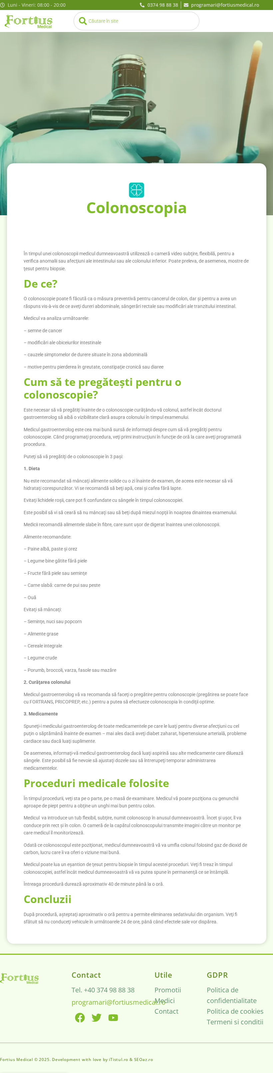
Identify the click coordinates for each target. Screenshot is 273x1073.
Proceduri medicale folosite (96, 783)
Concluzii (48, 899)
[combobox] (137, 21)
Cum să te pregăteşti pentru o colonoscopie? (102, 388)
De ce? (40, 283)
